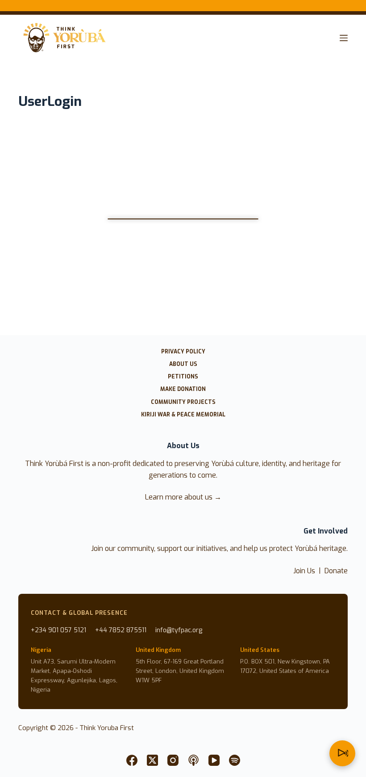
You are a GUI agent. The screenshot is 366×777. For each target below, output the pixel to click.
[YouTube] (214, 760)
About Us (183, 364)
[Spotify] (234, 760)
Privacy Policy (183, 352)
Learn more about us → (183, 497)
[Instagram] (173, 760)
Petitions (183, 377)
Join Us (304, 570)
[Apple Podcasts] (193, 760)
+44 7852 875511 (120, 630)
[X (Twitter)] (152, 760)
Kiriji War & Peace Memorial (183, 415)
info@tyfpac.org (178, 630)
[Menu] (344, 38)
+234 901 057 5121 (58, 630)
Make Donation (183, 389)
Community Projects (183, 402)
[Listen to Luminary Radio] (342, 753)
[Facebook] (131, 760)
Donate (336, 570)
